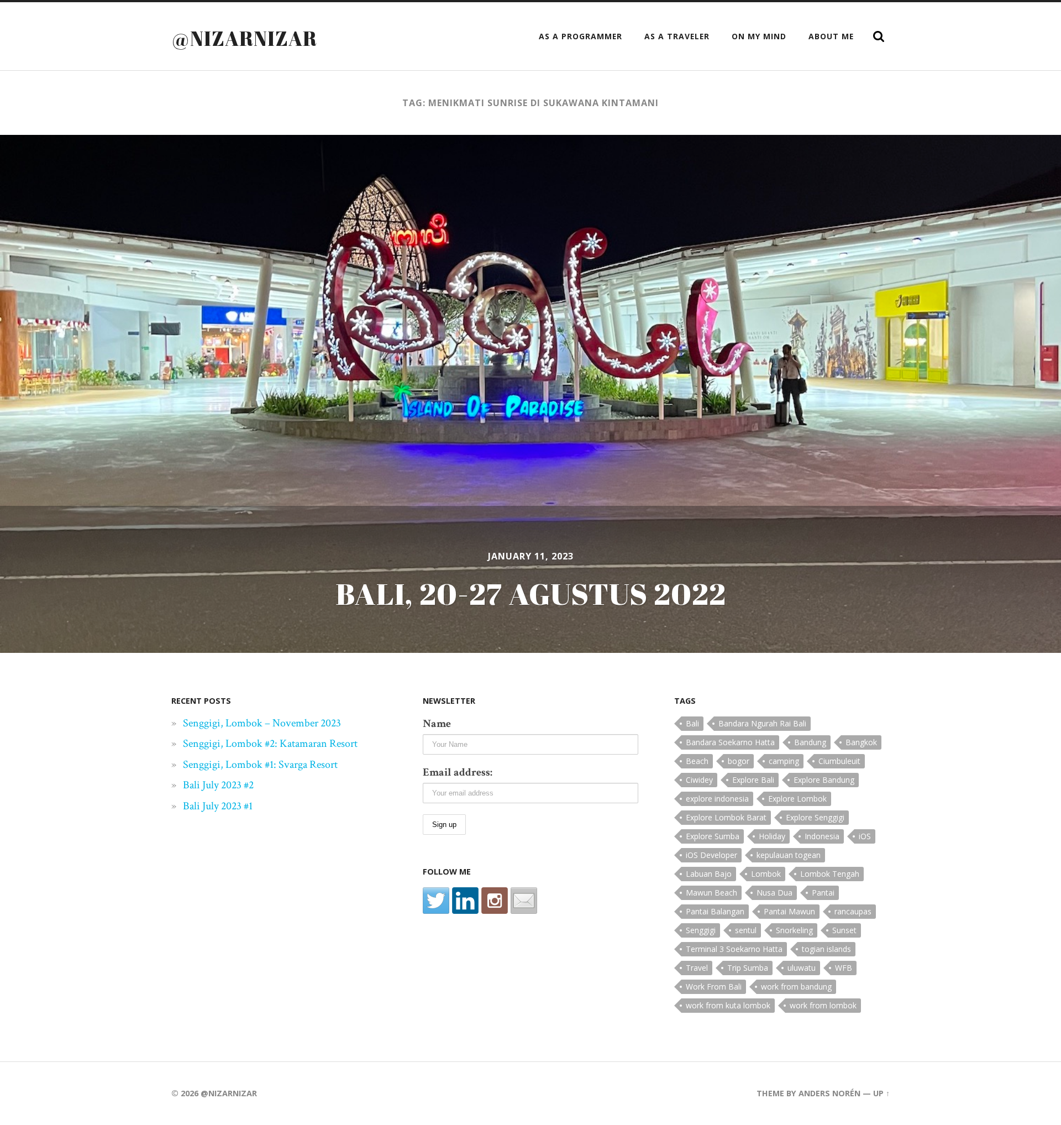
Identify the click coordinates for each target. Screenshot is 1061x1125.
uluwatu (801, 967)
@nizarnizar (244, 38)
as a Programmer (580, 36)
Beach (697, 761)
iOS (865, 836)
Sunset (844, 930)
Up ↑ (881, 1093)
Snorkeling (794, 930)
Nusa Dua (774, 892)
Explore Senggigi (815, 817)
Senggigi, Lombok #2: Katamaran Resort (270, 743)
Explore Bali (753, 780)
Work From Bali (714, 986)
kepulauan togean (789, 855)
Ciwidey (699, 780)
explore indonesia (717, 798)
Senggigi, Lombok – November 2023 (262, 723)
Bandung (810, 742)
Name (437, 723)
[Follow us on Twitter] (436, 900)
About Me (831, 36)
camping (784, 761)
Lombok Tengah (829, 873)
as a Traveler (677, 36)
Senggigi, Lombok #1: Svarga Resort (260, 764)
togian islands (826, 949)
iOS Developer (711, 855)
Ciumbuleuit (839, 761)
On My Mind (759, 36)
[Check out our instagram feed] (494, 900)
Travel (697, 967)
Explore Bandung (824, 780)
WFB (843, 967)
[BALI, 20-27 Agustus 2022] (530, 394)
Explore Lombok (797, 798)
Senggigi (701, 930)
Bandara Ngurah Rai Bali (762, 723)
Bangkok (861, 742)
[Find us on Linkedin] (465, 900)
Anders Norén (829, 1093)
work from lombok (823, 1005)
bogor (738, 761)
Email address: (457, 772)
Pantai (823, 892)
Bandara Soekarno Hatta (730, 742)
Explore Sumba (712, 836)
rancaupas (852, 911)
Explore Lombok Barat (726, 817)
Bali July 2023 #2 (218, 785)
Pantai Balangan (715, 911)
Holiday (772, 836)
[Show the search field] (879, 36)
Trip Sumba (747, 967)
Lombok (766, 873)
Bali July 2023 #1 (218, 806)
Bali (692, 723)
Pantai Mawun (789, 911)
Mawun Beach (711, 892)
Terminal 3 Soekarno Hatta (734, 949)
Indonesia (822, 836)
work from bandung (796, 986)
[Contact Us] (524, 900)
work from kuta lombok (728, 1005)
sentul (746, 930)
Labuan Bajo (709, 873)
